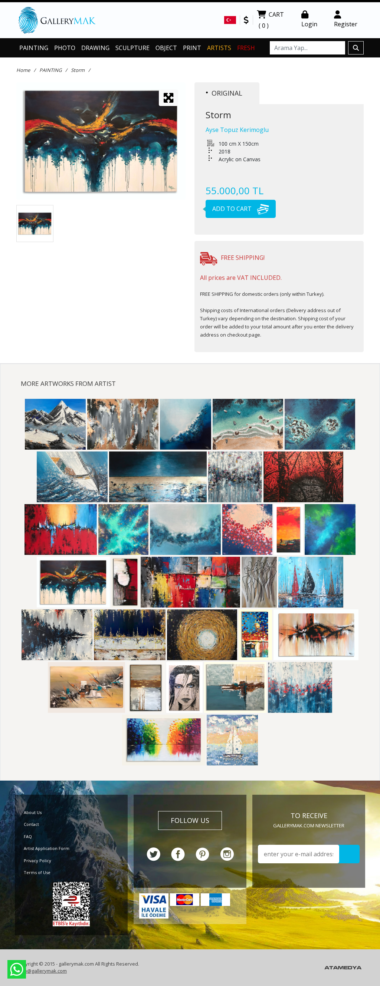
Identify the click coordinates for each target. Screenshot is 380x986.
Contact (31, 824)
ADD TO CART (232, 209)
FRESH (246, 48)
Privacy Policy (37, 860)
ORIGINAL (227, 93)
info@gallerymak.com (42, 970)
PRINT (192, 48)
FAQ (28, 836)
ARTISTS (219, 48)
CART (271, 20)
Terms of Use (37, 872)
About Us (33, 812)
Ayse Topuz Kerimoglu (237, 130)
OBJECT (166, 48)
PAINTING (33, 48)
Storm (78, 70)
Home (23, 70)
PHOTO (64, 48)
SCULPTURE (132, 48)
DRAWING (95, 48)
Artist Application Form (46, 848)
